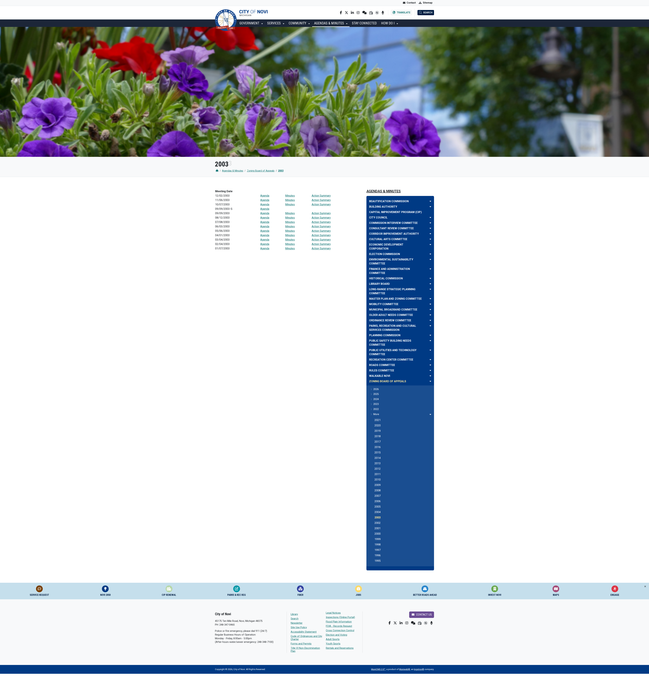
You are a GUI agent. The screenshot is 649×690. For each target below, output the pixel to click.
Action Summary (321, 195)
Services (274, 23)
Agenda (264, 195)
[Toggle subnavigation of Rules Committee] (430, 370)
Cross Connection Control (340, 630)
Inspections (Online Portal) (340, 617)
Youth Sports (333, 643)
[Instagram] (358, 12)
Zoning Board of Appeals (260, 170)
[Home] (217, 170)
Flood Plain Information (339, 621)
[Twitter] (346, 12)
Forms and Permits (301, 643)
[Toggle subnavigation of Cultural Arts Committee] (430, 239)
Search (294, 618)
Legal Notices (333, 612)
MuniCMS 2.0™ (378, 669)
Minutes (290, 195)
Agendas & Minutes (329, 23)
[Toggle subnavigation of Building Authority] (430, 206)
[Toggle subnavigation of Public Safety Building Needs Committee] (430, 340)
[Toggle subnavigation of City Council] (430, 217)
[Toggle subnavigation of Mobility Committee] (430, 304)
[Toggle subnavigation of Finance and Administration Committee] (430, 269)
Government (249, 23)
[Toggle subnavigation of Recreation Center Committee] (430, 359)
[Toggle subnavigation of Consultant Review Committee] (430, 228)
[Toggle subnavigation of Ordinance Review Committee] (430, 320)
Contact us (423, 614)
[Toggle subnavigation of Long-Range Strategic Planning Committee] (430, 289)
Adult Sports (333, 639)
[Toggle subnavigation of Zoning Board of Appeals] (430, 381)
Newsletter (297, 623)
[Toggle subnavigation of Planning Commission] (430, 335)
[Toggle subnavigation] (430, 414)
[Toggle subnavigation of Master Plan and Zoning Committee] (430, 298)
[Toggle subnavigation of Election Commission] (430, 254)
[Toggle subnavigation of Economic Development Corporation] (430, 244)
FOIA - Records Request (339, 626)
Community (298, 23)
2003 (280, 170)
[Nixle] (364, 12)
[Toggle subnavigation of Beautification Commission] (430, 201)
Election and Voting (336, 634)
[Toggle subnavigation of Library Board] (430, 283)
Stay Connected (364, 23)
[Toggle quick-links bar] (645, 586)
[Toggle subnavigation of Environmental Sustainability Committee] (430, 259)
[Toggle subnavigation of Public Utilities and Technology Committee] (430, 350)
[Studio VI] (371, 12)
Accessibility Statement (304, 631)
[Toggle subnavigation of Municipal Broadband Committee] (430, 309)
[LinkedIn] (352, 12)
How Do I (388, 23)
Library (294, 614)
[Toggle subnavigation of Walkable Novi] (430, 376)
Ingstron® (419, 669)
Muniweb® (404, 669)
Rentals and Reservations (340, 648)
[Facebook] (341, 12)
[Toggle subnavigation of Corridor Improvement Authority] (430, 233)
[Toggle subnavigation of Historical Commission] (430, 278)
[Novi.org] (377, 12)
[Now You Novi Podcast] (382, 12)
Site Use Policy (299, 627)
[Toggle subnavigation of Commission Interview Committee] (430, 223)
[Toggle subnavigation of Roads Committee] (430, 365)
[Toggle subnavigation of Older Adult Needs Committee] (430, 315)
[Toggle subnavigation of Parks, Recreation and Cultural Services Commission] (430, 325)
